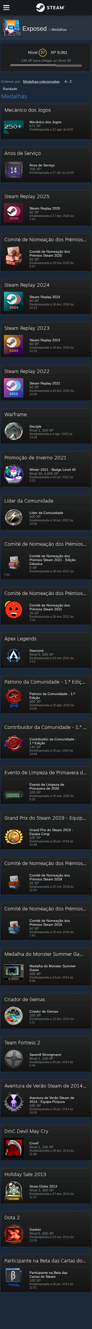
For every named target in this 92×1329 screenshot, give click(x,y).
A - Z (68, 81)
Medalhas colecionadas (41, 81)
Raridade (10, 89)
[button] (46, 121)
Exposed (35, 28)
